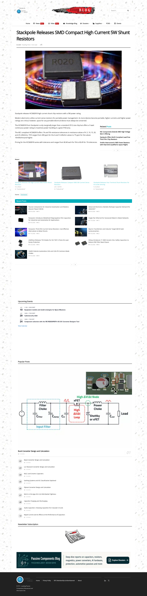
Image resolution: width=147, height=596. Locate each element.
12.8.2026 (32, 244)
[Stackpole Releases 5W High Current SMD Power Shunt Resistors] (33, 172)
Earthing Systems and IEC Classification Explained (40, 480)
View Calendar (22, 326)
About (80, 580)
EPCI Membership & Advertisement (64, 580)
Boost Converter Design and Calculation (37, 460)
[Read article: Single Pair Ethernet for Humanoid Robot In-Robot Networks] (81, 221)
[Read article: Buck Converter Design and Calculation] (75, 407)
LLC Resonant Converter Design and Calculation (39, 467)
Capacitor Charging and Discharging (35, 501)
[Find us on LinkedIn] (105, 581)
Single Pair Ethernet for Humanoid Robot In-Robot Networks (108, 218)
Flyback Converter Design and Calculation (37, 487)
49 (38, 256)
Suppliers (98, 23)
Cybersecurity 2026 (31, 316)
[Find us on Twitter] (109, 580)
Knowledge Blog (71, 23)
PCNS (108, 23)
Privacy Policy (47, 580)
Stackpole (24, 194)
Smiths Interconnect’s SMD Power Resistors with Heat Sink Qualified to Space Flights (115, 144)
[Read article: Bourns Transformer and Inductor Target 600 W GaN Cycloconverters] (81, 232)
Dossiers (85, 23)
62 (98, 233)
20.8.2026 (32, 211)
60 (98, 244)
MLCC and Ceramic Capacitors (33, 474)
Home (28, 23)
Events (119, 23)
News (39, 23)
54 (38, 211)
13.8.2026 (92, 233)
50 (98, 211)
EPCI (19, 586)
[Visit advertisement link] (73, 560)
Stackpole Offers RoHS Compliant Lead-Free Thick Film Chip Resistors (115, 138)
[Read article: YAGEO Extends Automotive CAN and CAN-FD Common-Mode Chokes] (21, 254)
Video (54, 23)
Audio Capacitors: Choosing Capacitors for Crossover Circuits (43, 508)
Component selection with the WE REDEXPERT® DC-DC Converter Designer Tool (51, 322)
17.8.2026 (92, 220)
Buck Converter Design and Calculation (33, 451)
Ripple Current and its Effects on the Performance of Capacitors (44, 515)
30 (38, 233)
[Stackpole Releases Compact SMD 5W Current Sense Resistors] (73, 172)
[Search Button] (128, 10)
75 (98, 220)
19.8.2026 (32, 222)
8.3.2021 (18, 45)
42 (38, 222)
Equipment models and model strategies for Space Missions (45, 310)
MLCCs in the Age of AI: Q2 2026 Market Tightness (40, 494)
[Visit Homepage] (74, 10)
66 (38, 244)
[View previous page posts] (114, 150)
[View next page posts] (117, 150)
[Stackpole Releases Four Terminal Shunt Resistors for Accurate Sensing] (112, 172)
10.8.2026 (32, 256)
